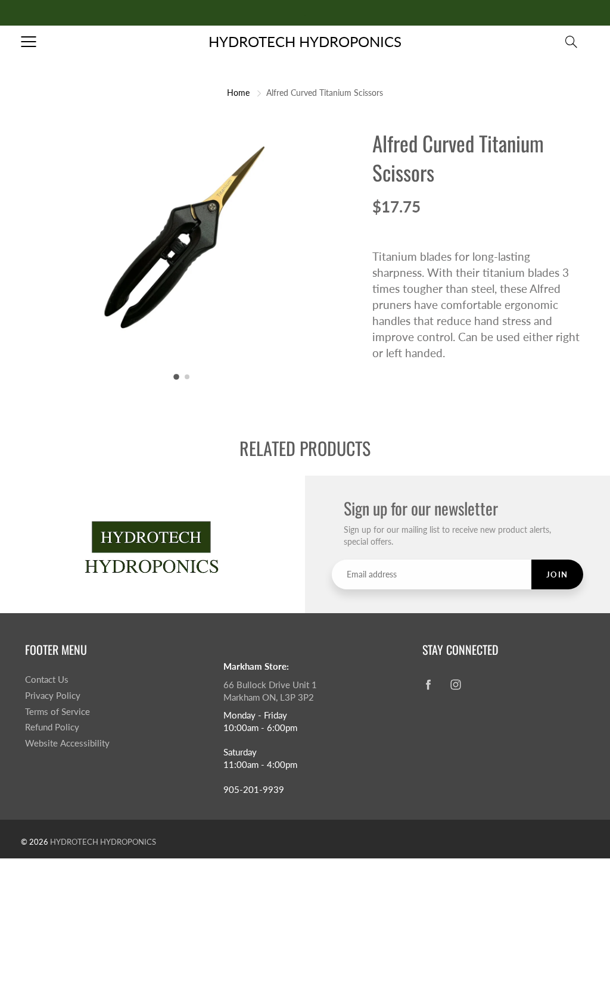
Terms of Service (57, 712)
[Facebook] (428, 684)
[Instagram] (456, 684)
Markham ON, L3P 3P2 (268, 697)
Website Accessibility (67, 743)
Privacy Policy (52, 696)
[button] (176, 377)
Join (557, 574)
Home (238, 93)
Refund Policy (52, 727)
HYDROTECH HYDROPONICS (305, 41)
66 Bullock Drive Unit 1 (270, 685)
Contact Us (47, 679)
